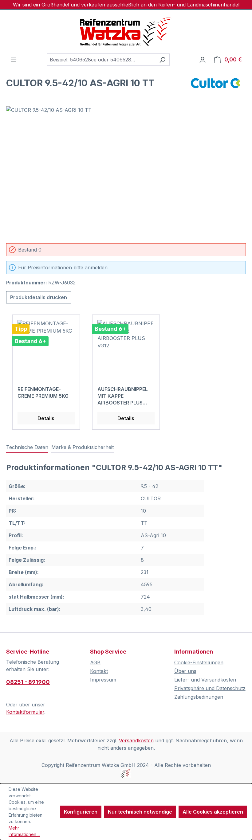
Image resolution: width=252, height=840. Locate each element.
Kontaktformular (25, 712)
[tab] (27, 447)
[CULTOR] (215, 85)
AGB (95, 662)
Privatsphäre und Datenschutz (210, 688)
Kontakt (99, 671)
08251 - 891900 (28, 682)
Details (45, 418)
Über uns (185, 671)
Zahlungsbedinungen (198, 697)
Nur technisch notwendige (140, 812)
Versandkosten (136, 740)
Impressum (103, 680)
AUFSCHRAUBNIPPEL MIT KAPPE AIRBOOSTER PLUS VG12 (122, 396)
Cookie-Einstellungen (198, 662)
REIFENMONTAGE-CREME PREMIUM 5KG (43, 392)
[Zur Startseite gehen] (126, 31)
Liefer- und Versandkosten (205, 680)
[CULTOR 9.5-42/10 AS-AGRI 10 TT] (126, 172)
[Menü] (13, 59)
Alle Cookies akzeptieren (213, 812)
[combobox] (101, 59)
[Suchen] (162, 59)
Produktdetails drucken (38, 297)
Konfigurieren (80, 812)
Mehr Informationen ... (24, 831)
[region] (126, 172)
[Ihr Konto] (202, 59)
